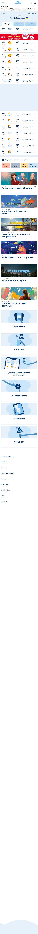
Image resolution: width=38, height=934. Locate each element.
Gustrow (4, 501)
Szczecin (4, 462)
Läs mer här (27, 10)
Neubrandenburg (7, 473)
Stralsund (4, 479)
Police (3, 496)
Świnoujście (5, 490)
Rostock (4, 467)
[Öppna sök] (30, 3)
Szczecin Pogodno (7, 456)
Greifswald (5, 484)
